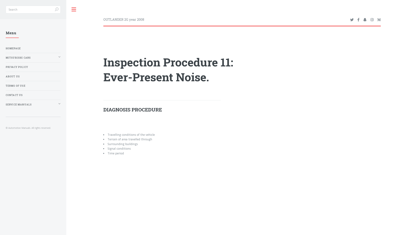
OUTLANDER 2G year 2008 (123, 19)
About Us (13, 76)
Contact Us (14, 95)
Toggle (74, 9)
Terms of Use (15, 85)
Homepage (13, 48)
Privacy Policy (17, 67)
